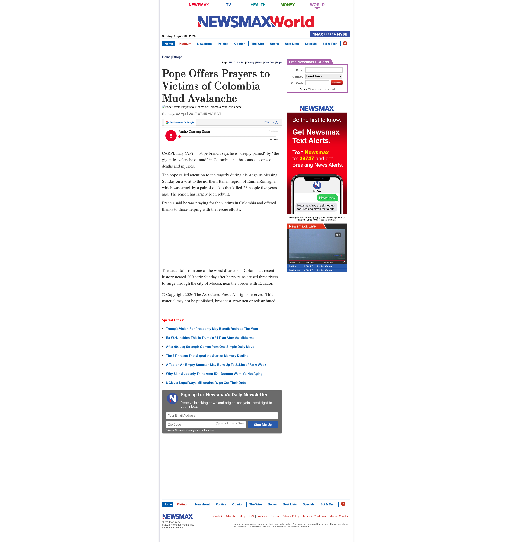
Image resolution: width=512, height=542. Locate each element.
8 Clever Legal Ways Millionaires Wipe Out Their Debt (206, 382)
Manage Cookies (338, 516)
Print (266, 122)
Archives (262, 516)
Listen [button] (292, 262)
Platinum (185, 43)
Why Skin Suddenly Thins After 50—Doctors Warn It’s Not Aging (214, 373)
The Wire (257, 43)
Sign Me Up (263, 425)
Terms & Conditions (314, 516)
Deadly (250, 62)
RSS (251, 516)
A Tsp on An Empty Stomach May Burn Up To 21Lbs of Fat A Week (216, 364)
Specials (311, 43)
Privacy (170, 430)
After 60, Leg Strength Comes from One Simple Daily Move (210, 346)
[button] (345, 43)
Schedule (328, 262)
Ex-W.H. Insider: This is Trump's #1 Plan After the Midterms (210, 337)
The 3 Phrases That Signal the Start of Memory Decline (207, 355)
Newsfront (204, 43)
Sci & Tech (330, 43)
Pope (279, 62)
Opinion (239, 43)
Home (169, 43)
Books (274, 43)
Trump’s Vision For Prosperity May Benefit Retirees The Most (212, 328)
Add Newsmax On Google (182, 122)
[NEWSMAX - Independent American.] (256, 21)
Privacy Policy (290, 516)
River (259, 62)
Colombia (239, 62)
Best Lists (292, 43)
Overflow (269, 62)
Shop (242, 516)
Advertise (230, 516)
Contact (217, 516)
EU (230, 62)
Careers (275, 516)
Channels (309, 262)
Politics (223, 43)
